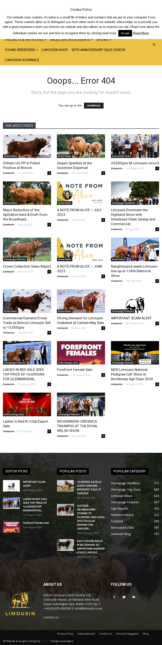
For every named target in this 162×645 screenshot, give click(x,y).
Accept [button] (125, 33)
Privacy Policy (65, 633)
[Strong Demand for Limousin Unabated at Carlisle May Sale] (81, 301)
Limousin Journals (22, 60)
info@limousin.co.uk (73, 617)
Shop (146, 633)
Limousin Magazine (127, 633)
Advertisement (86, 633)
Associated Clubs (121, 156)
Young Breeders (20, 50)
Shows (102, 40)
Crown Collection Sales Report (27, 266)
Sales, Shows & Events (70, 40)
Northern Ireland (122, 515)
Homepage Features (15, 259)
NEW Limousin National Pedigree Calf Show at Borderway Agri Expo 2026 (132, 374)
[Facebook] (114, 597)
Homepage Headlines (123, 202)
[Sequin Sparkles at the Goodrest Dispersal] (81, 146)
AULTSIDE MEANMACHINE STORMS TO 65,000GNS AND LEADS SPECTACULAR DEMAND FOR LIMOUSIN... (91, 517)
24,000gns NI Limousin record (135, 163)
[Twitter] (124, 597)
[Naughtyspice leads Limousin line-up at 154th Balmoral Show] (135, 249)
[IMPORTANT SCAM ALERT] (135, 301)
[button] (154, 45)
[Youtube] (133, 597)
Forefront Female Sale (74, 369)
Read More (141, 33)
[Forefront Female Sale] (81, 353)
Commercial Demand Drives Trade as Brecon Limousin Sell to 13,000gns (27, 322)
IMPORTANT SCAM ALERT (131, 318)
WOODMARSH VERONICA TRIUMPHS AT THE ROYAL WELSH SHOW (77, 426)
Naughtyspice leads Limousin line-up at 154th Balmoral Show (134, 271)
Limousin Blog (121, 534)
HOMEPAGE (93, 105)
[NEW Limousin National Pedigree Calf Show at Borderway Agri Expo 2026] (135, 353)
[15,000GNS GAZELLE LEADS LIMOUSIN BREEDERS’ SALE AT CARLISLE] (65, 486)
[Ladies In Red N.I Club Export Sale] (27, 404)
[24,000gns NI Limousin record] (135, 146)
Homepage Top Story (125, 489)
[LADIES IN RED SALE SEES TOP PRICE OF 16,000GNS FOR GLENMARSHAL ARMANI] (27, 353)
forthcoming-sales (68, 362)
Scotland (117, 521)
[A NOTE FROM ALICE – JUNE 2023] (81, 249)
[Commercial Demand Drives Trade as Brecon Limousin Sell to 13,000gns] (27, 301)
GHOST (45, 641)
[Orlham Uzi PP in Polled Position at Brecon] (27, 146)
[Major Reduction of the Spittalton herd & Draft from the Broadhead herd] (27, 193)
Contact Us (105, 633)
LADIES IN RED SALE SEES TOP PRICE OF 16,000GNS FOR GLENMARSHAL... (23, 374)
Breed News (10, 156)
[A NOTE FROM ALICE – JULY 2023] (81, 193)
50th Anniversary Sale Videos (98, 50)
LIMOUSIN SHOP (55, 50)
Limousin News (121, 496)
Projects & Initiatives (24, 40)
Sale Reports (119, 508)
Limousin (8, 172)
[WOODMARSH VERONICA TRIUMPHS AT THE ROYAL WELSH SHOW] (81, 404)
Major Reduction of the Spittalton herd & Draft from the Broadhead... (25, 214)
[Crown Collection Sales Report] (27, 249)
